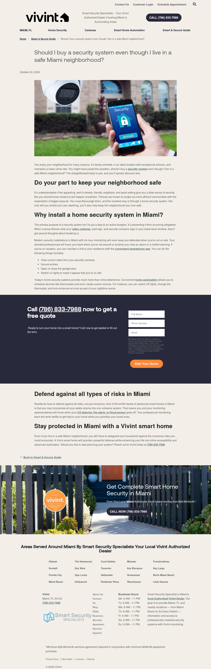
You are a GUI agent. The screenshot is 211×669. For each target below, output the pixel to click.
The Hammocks (83, 561)
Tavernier (106, 568)
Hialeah (53, 561)
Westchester (134, 581)
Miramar (131, 561)
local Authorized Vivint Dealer (166, 598)
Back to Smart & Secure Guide (42, 457)
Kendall (53, 568)
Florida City (55, 575)
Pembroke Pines (110, 581)
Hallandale (107, 575)
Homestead (133, 575)
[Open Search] (194, 4)
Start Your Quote (146, 363)
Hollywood (81, 581)
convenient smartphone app (132, 249)
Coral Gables (108, 561)
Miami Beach (56, 581)
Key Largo (159, 568)
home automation (146, 280)
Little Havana (160, 581)
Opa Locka (81, 575)
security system (138, 169)
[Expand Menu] (68, 30)
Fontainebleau (161, 561)
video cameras (81, 229)
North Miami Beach (163, 575)
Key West (80, 568)
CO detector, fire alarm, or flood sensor (101, 412)
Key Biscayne (134, 568)
